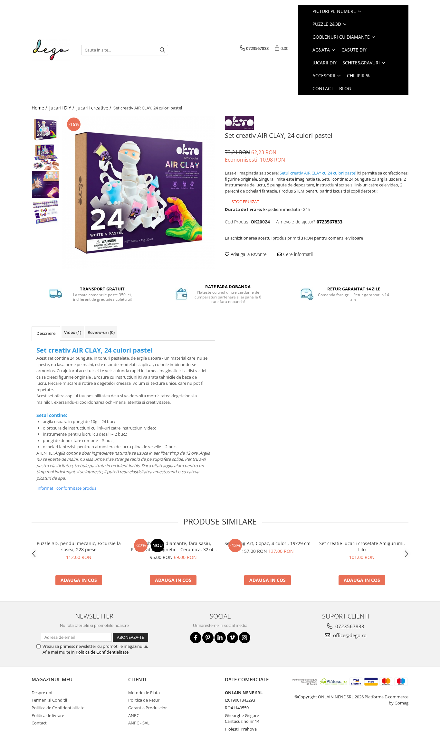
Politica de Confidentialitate (102, 652)
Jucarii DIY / (62, 108)
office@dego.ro (349, 635)
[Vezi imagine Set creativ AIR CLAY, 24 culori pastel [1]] (45, 157)
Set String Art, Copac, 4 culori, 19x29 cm (268, 543)
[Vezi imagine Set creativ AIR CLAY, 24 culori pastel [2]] (45, 184)
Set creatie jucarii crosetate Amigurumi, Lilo (362, 546)
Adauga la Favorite (248, 254)
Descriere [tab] (45, 333)
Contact (39, 723)
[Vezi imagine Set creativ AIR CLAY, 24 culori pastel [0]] (45, 129)
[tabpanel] (138, 192)
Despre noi (42, 692)
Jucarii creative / (94, 108)
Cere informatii (297, 254)
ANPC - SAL (138, 723)
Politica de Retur (143, 700)
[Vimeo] (232, 637)
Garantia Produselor (147, 708)
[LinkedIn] (220, 637)
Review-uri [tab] (101, 332)
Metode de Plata (144, 692)
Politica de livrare (48, 715)
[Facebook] (195, 637)
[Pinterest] (208, 637)
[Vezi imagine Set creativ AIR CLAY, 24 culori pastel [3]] (45, 211)
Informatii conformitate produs (66, 488)
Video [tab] (72, 332)
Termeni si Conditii (49, 700)
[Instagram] (244, 637)
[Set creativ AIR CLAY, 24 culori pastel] (138, 192)
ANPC (133, 715)
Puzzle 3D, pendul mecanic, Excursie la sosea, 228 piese (79, 546)
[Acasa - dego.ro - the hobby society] (52, 50)
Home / (40, 108)
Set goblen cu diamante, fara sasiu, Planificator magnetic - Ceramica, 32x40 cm (173, 546)
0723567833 (349, 626)
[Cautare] (162, 50)
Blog (345, 88)
